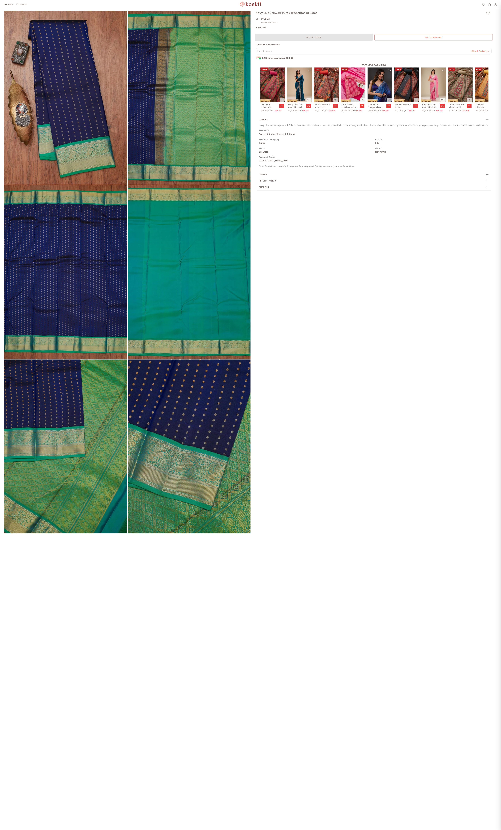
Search (23, 4)
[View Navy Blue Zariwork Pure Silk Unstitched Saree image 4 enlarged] (189, 272)
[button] (281, 106)
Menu (10, 4)
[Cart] (489, 4)
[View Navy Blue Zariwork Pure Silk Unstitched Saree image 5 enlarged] (65, 446)
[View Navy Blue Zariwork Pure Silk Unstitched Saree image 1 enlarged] (65, 98)
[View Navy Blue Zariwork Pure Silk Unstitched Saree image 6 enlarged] (189, 446)
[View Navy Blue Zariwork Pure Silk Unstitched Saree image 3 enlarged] (65, 272)
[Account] (495, 4)
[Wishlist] (483, 4)
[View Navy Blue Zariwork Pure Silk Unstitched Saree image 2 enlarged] (189, 98)
